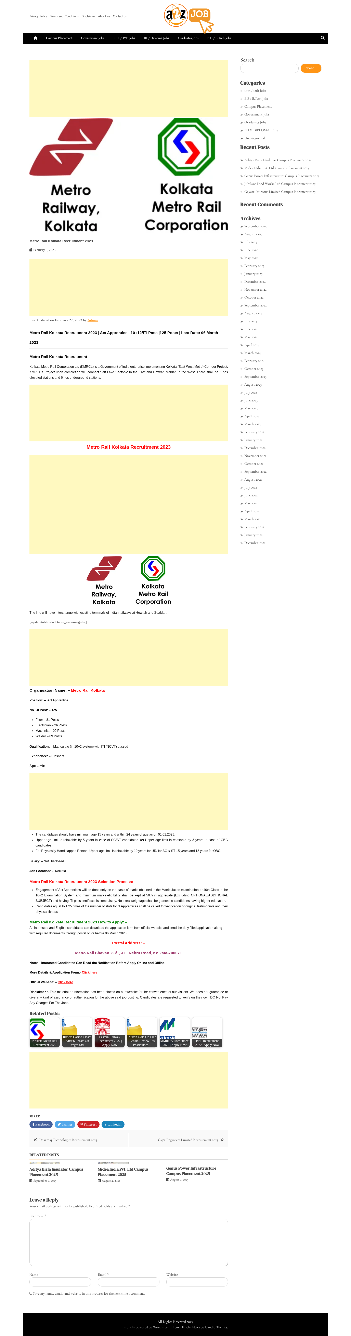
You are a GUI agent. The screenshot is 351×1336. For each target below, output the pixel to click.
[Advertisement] (128, 88)
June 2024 (251, 329)
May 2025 (251, 258)
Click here (89, 972)
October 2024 (253, 297)
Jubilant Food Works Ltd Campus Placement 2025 (279, 183)
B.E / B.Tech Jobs (219, 38)
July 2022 (250, 487)
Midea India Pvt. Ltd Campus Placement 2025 (123, 1171)
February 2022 (254, 527)
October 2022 (253, 463)
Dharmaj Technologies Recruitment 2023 (68, 1140)
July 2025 (250, 242)
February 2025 (254, 265)
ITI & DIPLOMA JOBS (261, 130)
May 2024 (251, 337)
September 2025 (255, 226)
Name (34, 1274)
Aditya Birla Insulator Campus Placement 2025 (56, 1171)
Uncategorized (254, 138)
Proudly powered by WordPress (146, 1327)
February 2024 (254, 360)
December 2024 (255, 281)
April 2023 (251, 416)
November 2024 (255, 289)
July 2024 (250, 321)
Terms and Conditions (64, 16)
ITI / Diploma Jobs (156, 38)
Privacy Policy (38, 16)
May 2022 (251, 503)
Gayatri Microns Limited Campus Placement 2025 (279, 191)
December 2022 (254, 447)
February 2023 (254, 432)
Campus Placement (59, 38)
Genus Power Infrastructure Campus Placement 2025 (191, 1170)
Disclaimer (88, 16)
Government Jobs (92, 38)
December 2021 (254, 542)
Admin (93, 320)
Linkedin (114, 1124)
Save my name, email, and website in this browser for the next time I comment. (89, 1293)
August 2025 (253, 234)
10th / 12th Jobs (124, 38)
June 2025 (251, 250)
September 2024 (255, 305)
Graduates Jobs (188, 38)
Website (172, 1274)
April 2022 (251, 511)
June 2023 (251, 400)
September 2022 (255, 471)
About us (104, 16)
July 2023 (250, 392)
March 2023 (252, 424)
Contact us (120, 16)
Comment (37, 1216)
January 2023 (253, 440)
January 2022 (253, 535)
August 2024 (253, 313)
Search (247, 60)
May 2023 (251, 408)
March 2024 (252, 352)
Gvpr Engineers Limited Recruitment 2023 (188, 1140)
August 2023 (253, 384)
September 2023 (255, 376)
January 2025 (253, 273)
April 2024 (251, 345)
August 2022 (253, 479)
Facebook (42, 1124)
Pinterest (89, 1124)
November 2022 (255, 455)
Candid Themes (216, 1327)
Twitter (66, 1124)
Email (103, 1274)
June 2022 (251, 495)
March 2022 (252, 519)
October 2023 (253, 368)
